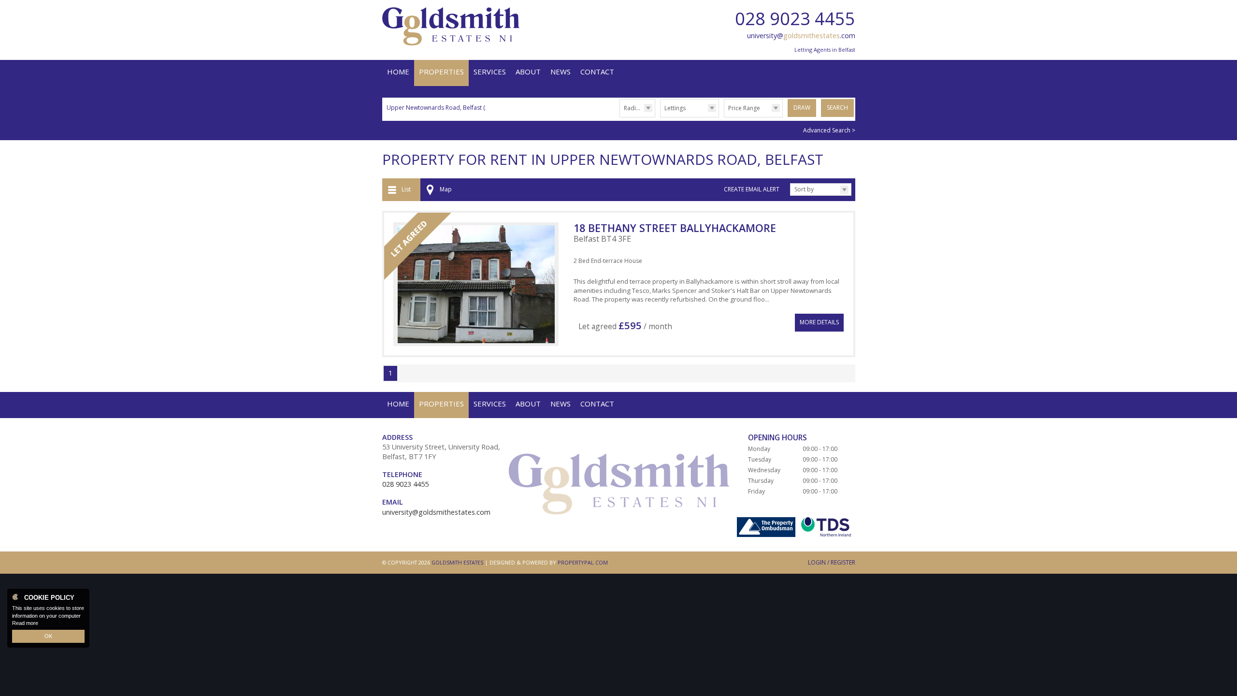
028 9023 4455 (795, 18)
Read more (25, 623)
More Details (819, 322)
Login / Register (831, 562)
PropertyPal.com (583, 562)
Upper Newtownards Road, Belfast (438, 107)
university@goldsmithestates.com (436, 512)
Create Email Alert (751, 189)
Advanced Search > (829, 130)
